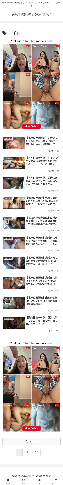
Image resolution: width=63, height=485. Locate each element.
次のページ (31, 441)
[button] (56, 405)
